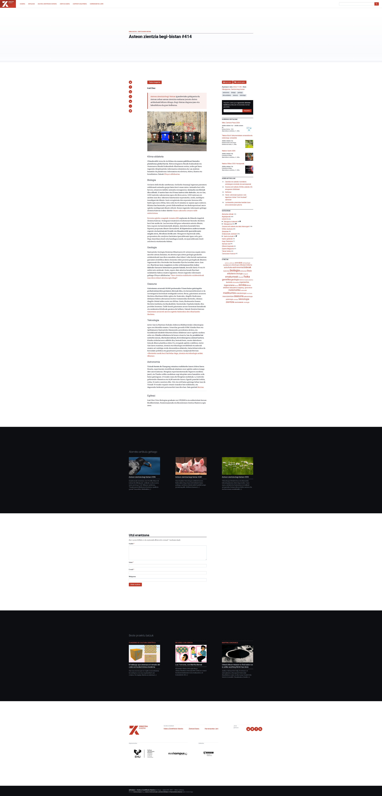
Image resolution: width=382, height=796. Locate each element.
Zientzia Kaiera (194, 729)
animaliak (238, 263)
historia (241, 280)
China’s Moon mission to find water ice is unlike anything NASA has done (237, 666)
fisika (247, 276)
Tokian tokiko (226, 251)
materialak (244, 290)
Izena (131, 562)
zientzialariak (238, 302)
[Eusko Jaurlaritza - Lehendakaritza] (208, 754)
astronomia (226, 92)
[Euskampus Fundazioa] (177, 754)
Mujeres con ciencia (184, 643)
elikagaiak (245, 274)
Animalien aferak (227, 214)
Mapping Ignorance (230, 643)
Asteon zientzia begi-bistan (163, 96)
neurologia (249, 293)
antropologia (246, 263)
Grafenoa (228, 192)
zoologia (246, 302)
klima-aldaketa (227, 95)
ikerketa (229, 282)
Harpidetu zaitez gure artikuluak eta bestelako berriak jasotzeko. (237, 105)
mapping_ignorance (244, 288)
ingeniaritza (244, 282)
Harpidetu (247, 110)
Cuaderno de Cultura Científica (142, 643)
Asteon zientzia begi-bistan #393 (235, 477)
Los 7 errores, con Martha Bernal (188, 665)
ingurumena (229, 285)
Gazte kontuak (228, 236)
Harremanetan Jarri (211, 729)
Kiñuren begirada (227, 246)
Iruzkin (131, 543)
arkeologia (235, 265)
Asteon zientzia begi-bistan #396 (142, 477)
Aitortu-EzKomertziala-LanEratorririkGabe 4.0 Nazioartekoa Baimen (163, 792)
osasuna (235, 95)
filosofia (240, 277)
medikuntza (229, 293)
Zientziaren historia (228, 254)
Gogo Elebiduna (227, 241)
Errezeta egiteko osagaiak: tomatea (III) (163, 218)
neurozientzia (228, 296)
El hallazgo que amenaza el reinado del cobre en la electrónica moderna (144, 666)
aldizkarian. (172, 174)
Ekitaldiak (225, 231)
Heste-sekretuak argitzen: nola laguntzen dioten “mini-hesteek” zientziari (236, 197)
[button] (130, 82)
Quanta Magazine (228, 249)
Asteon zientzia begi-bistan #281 (188, 477)
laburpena (233, 288)
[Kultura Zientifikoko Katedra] (145, 754)
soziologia (235, 299)
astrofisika (228, 267)
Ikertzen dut (226, 244)
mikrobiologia (241, 293)
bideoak (247, 267)
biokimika (226, 271)
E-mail (131, 569)
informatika (236, 282)
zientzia (230, 302)
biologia (233, 92)
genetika (226, 279)
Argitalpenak (226, 217)
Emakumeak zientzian (229, 234)
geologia (240, 92)
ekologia (239, 274)
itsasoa (236, 285)
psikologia (229, 299)
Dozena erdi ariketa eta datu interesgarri (235, 226)
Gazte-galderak (227, 239)
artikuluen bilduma (245, 265)
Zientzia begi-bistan (144, 31)
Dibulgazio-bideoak (230, 221)
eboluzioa (243, 271)
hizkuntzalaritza (248, 280)
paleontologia (248, 296)
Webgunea (132, 576)
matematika (234, 290)
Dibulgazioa (133, 31)
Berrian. (200, 387)
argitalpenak (227, 265)
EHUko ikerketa (227, 229)
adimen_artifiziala (229, 263)
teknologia (243, 95)
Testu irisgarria (154, 82)
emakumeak (231, 276)
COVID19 (225, 219)
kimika (242, 284)
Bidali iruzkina (135, 584)
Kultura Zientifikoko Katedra (173, 729)
